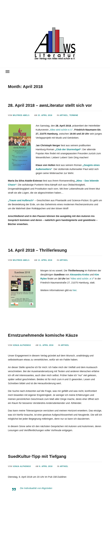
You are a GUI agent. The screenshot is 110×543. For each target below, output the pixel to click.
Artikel (64, 115)
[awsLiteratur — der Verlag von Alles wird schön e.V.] (55, 44)
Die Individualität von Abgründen (36, 488)
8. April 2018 (45, 466)
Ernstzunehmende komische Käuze (43, 335)
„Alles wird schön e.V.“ (61, 129)
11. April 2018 (46, 345)
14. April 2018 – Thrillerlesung (37, 250)
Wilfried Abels (21, 115)
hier (74, 290)
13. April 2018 (45, 260)
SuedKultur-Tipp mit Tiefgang (37, 456)
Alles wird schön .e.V (82, 278)
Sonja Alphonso (22, 345)
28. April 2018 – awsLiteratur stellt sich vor (50, 105)
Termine (73, 115)
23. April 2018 (45, 115)
